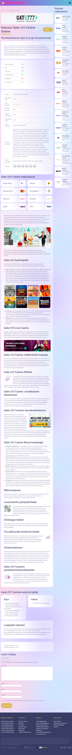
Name (3, 683)
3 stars (5, 660)
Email (3, 689)
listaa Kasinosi (57, 721)
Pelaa (47, 29)
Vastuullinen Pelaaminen (60, 723)
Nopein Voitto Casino (42, 725)
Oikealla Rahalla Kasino (42, 727)
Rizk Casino (22, 728)
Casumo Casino (23, 721)
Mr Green (21, 723)
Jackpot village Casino (25, 732)
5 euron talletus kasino (7, 728)
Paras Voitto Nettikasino (42, 723)
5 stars (7, 660)
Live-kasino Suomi (41, 734)
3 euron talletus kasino (7, 727)
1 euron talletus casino (7, 723)
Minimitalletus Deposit (7, 721)
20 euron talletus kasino (7, 732)
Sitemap (56, 727)
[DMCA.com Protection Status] (43, 748)
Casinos (8, 10)
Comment (4, 665)
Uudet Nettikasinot (41, 721)
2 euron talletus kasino (7, 725)
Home (2, 10)
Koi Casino (21, 725)
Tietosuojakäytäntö (59, 725)
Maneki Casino (23, 727)
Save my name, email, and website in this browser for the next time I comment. (23, 700)
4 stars (6, 660)
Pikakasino (21, 730)
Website (3, 695)
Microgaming (17, 104)
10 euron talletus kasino (7, 730)
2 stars (4, 660)
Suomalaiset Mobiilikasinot (43, 732)
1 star (3, 660)
